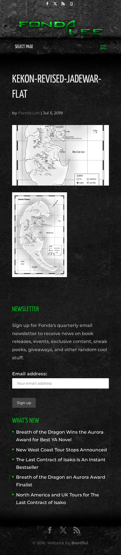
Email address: (29, 373)
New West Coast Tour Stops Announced (61, 450)
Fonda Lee (29, 112)
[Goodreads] (71, 5)
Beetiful (79, 542)
